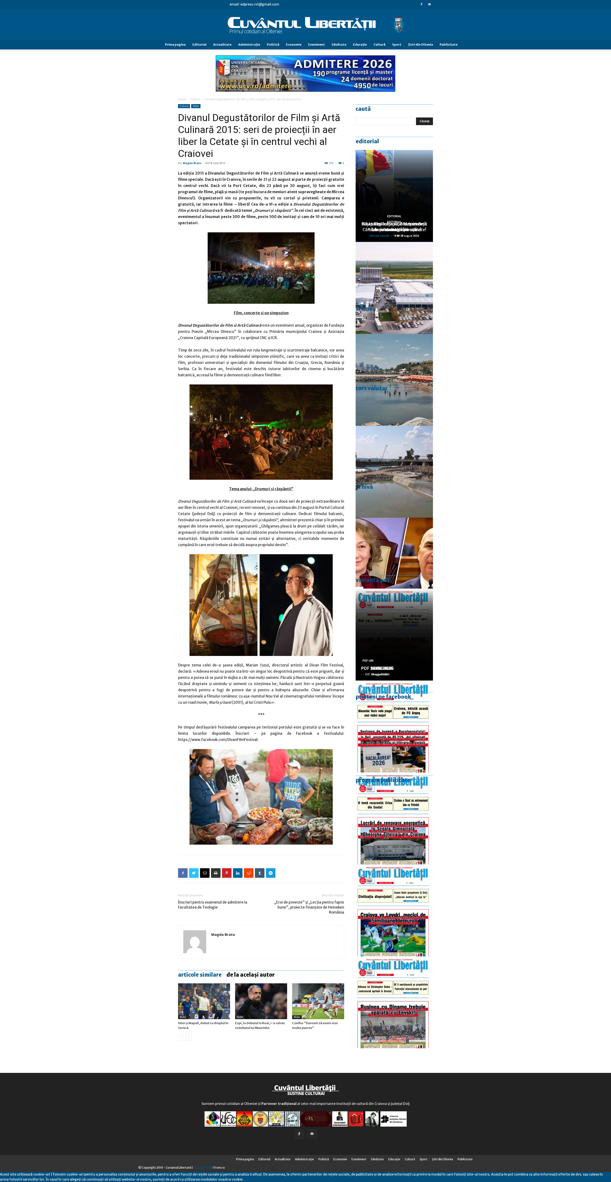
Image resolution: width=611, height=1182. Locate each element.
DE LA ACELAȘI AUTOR (250, 975)
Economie (293, 45)
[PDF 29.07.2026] (394, 910)
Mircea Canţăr (380, 235)
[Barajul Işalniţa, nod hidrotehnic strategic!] (394, 472)
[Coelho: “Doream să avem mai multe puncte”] (318, 1001)
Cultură (379, 45)
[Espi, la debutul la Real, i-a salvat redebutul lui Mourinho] (261, 1001)
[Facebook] (421, 4)
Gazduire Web (202, 1167)
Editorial (199, 45)
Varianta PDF (373, 580)
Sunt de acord (254, 1179)
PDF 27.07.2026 (377, 668)
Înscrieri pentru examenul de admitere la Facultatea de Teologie (212, 905)
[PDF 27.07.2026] (394, 1002)
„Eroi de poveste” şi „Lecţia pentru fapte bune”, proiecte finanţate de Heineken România (309, 907)
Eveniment (316, 45)
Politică (273, 45)
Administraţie (249, 45)
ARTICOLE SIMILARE (200, 975)
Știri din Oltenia (420, 45)
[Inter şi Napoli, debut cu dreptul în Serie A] (204, 1001)
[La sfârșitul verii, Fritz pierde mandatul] (394, 564)
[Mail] (429, 4)
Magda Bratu (192, 163)
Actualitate (222, 45)
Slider (196, 106)
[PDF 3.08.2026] (394, 818)
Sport (396, 45)
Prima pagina (175, 45)
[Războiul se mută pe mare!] (394, 380)
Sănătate (339, 45)
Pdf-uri (368, 660)
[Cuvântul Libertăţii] (305, 24)
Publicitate (449, 45)
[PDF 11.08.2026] (394, 726)
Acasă (182, 99)
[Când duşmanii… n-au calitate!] (394, 288)
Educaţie (360, 45)
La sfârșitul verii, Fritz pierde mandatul (394, 226)
